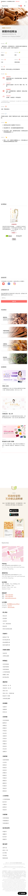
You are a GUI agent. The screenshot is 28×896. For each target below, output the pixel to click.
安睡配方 (5, 725)
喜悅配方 (5, 767)
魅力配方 (5, 836)
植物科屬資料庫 (6, 645)
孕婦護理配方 (6, 820)
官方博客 (5, 853)
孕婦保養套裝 (6, 669)
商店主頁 (5, 616)
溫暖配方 (5, 751)
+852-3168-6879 (9, 596)
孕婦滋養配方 (6, 823)
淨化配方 (5, 749)
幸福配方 (5, 831)
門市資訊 (5, 855)
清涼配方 (5, 746)
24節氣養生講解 (6, 698)
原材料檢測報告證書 (7, 629)
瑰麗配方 (5, 834)
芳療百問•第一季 (7, 685)
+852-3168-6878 (9, 594)
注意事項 (5, 621)
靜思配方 (5, 807)
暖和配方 (5, 791)
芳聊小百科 (5, 690)
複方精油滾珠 (6, 677)
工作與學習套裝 (6, 672)
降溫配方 (5, 786)
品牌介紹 (5, 847)
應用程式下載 (6, 637)
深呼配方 (5, 738)
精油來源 (5, 626)
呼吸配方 (5, 778)
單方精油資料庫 (6, 639)
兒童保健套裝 (6, 667)
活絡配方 (5, 736)
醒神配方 (5, 723)
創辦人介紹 (5, 850)
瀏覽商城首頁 (10, 2)
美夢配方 (5, 765)
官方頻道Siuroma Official (13, 604)
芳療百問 (5, 653)
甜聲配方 (5, 780)
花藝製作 (5, 707)
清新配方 (5, 788)
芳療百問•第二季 (7, 688)
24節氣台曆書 (6, 656)
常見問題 (5, 618)
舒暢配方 (5, 773)
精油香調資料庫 (6, 642)
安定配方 (5, 770)
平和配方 (5, 730)
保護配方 (5, 743)
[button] (20, 5)
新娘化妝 (5, 712)
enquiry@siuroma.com (10, 598)
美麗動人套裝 (6, 674)
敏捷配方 (5, 775)
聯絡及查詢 (5, 858)
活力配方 (5, 762)
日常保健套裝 (6, 664)
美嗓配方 (5, 741)
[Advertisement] (14, 158)
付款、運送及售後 (7, 623)
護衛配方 (5, 783)
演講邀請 (5, 709)
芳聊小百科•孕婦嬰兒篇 (8, 693)
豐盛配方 (5, 839)
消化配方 (5, 733)
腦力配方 (5, 802)
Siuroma (10, 605)
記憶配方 (5, 804)
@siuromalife (11, 607)
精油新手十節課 (6, 696)
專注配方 (5, 809)
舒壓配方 (5, 728)
